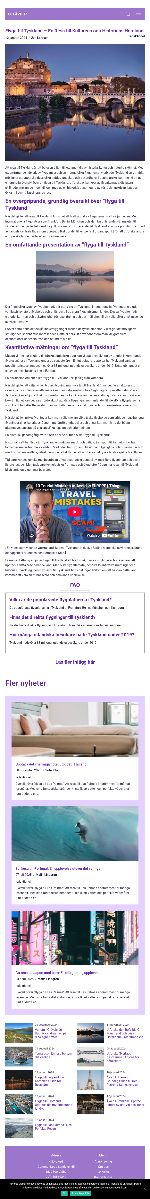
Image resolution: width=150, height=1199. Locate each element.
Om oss (103, 1167)
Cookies (103, 1172)
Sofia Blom (53, 770)
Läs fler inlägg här (75, 662)
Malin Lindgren (46, 875)
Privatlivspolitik (80, 1193)
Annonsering (103, 1161)
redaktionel (137, 36)
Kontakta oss (103, 1177)
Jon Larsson (39, 38)
